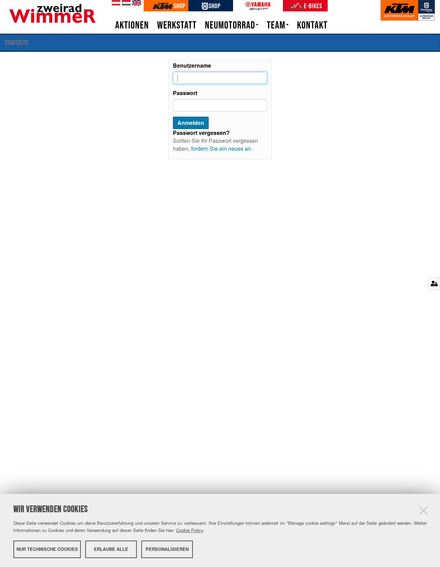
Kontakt (312, 25)
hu (125, 2)
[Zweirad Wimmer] (52, 12)
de (115, 2)
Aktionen (132, 25)
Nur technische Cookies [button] (47, 549)
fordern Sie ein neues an (221, 148)
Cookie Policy (189, 530)
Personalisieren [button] (167, 549)
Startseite (17, 42)
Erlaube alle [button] (111, 549)
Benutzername (192, 65)
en (135, 2)
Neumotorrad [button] (230, 25)
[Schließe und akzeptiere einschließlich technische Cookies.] (423, 510)
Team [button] (276, 25)
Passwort (185, 93)
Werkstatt (177, 25)
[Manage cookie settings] (434, 284)
